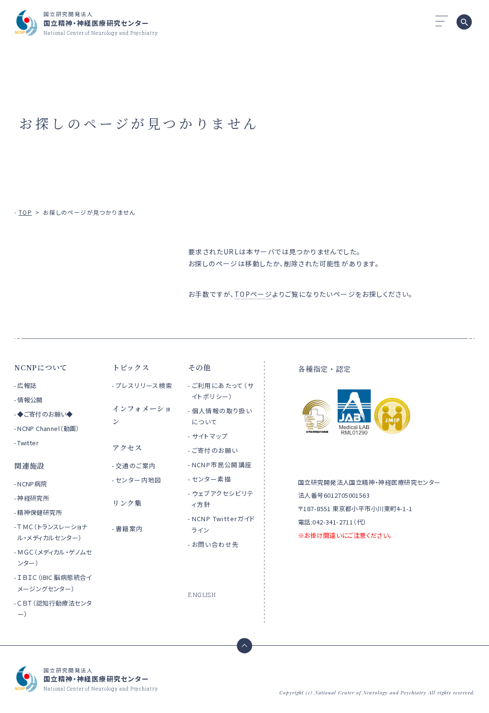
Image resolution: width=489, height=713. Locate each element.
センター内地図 (139, 479)
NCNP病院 (32, 483)
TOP (25, 212)
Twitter (28, 442)
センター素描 (211, 478)
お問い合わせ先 (215, 544)
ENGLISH (202, 594)
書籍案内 (129, 528)
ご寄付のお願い (215, 450)
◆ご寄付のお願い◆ (45, 414)
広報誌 (26, 385)
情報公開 (30, 399)
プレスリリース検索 (144, 385)
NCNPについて (40, 367)
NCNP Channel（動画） (48, 428)
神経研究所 (33, 498)
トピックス (130, 367)
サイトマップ (210, 435)
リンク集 (127, 503)
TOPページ (253, 294)
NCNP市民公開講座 (222, 464)
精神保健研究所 (39, 512)
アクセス (127, 447)
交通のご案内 (136, 465)
